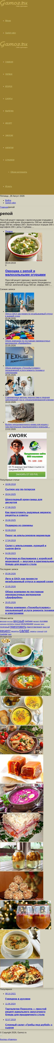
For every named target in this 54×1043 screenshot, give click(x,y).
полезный (5, 627)
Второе (8, 86)
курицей (18, 624)
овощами (37, 624)
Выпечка (9, 111)
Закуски (9, 135)
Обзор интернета (18, 172)
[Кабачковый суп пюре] (21, 724)
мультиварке (27, 624)
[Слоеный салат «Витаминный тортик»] (21, 841)
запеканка (3, 624)
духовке (44, 621)
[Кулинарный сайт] (14, 6)
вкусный (18, 621)
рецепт (5, 631)
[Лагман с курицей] (21, 753)
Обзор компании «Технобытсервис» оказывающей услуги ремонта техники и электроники (24, 370)
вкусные (10, 621)
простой (46, 627)
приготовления (34, 627)
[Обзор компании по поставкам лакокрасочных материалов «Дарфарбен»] (19, 338)
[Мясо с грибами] (21, 987)
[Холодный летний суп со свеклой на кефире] (21, 812)
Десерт (8, 123)
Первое (8, 74)
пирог (42, 624)
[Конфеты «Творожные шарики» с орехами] (21, 899)
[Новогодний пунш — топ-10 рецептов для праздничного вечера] (25, 928)
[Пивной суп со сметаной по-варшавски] (20, 958)
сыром (3, 634)
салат (24, 630)
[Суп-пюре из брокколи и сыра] (21, 666)
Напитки (9, 148)
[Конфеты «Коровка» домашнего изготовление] (21, 783)
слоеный (40, 631)
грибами (29, 621)
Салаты (8, 99)
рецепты (15, 631)
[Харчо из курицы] (25, 695)
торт (10, 634)
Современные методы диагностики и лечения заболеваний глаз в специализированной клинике (29, 398)
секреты (33, 631)
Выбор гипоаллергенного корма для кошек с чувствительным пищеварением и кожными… (27, 425)
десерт (36, 621)
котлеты (10, 624)
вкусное (3, 621)
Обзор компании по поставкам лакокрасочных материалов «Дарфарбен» (27, 342)
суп (45, 631)
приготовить (18, 626)
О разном (9, 160)
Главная (4, 207)
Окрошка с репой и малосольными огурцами (25, 272)
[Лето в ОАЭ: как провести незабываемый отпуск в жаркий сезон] (19, 311)
